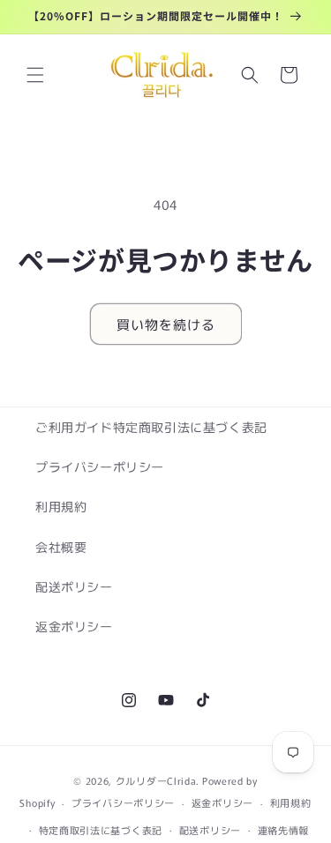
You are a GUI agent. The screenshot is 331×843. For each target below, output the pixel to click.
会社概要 (61, 547)
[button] (35, 75)
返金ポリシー (74, 626)
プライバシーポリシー (99, 466)
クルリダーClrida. (157, 780)
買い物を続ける (166, 324)
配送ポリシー (74, 586)
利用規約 (61, 506)
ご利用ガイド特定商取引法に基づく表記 (151, 427)
